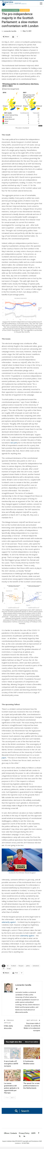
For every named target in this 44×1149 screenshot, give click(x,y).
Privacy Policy (24, 1133)
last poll (14, 442)
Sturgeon (21, 965)
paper (4, 758)
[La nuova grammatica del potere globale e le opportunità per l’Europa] (12, 1075)
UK (3, 968)
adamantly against (9, 922)
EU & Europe (25, 10)
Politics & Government (10, 10)
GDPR (33, 1133)
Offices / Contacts (10, 1133)
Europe (9, 968)
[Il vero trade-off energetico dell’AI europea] (12, 1053)
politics (28, 965)
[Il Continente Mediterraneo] (31, 1053)
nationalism (36, 965)
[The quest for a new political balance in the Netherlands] (31, 1075)
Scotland (13, 965)
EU (7, 965)
